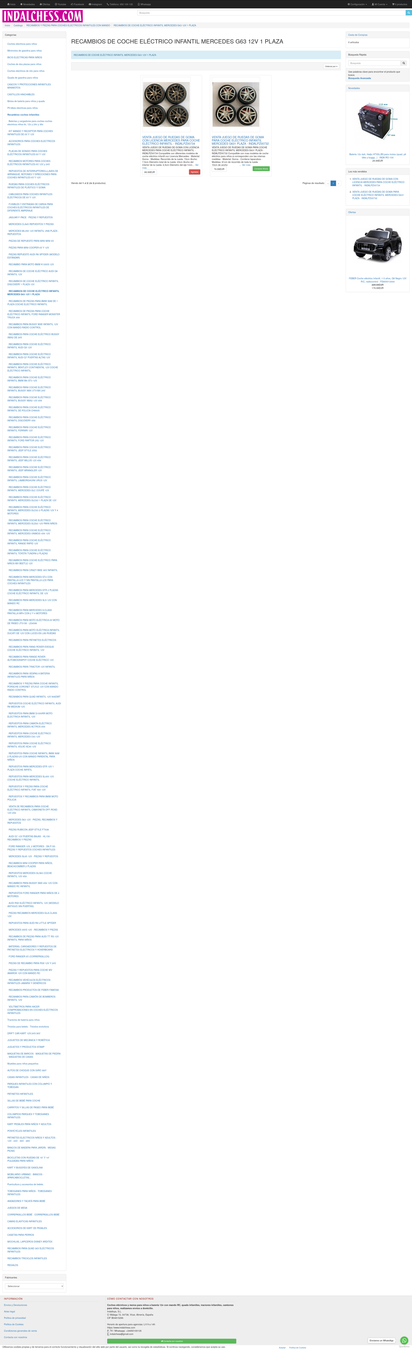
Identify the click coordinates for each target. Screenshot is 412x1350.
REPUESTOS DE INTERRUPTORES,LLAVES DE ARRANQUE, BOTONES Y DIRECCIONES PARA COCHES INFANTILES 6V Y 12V (32, 174)
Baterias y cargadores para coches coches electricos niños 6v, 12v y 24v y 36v (29, 122)
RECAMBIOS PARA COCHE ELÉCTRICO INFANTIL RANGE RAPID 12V (29, 542)
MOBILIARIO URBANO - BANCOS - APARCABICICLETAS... (25, 1176)
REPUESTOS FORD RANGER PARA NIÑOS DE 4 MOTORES (33, 894)
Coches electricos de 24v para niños (25, 70)
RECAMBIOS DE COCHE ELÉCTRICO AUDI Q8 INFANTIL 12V (32, 272)
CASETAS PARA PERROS (20, 1234)
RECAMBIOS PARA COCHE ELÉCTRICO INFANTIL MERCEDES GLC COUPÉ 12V (29, 488)
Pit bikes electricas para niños (22, 107)
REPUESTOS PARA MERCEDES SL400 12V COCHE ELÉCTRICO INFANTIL (30, 778)
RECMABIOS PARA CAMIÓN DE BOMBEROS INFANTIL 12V (31, 998)
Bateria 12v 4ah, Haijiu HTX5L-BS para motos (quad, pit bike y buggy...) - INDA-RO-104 (377, 156)
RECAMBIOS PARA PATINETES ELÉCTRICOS (31, 640)
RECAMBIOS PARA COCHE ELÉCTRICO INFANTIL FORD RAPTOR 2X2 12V (29, 439)
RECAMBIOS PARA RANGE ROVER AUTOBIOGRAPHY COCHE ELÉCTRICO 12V (30, 658)
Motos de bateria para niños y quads (26, 101)
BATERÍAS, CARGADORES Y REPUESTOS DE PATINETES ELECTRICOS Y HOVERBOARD (31, 948)
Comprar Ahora (261, 168)
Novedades (354, 88)
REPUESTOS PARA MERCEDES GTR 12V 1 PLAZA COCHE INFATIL (30, 768)
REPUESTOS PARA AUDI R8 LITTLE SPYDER (31, 922)
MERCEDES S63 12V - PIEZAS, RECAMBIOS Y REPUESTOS (32, 821)
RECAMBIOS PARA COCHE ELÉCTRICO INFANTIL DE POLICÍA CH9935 (29, 409)
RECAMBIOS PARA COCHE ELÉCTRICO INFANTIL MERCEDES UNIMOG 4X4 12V (29, 532)
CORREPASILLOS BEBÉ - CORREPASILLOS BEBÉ (33, 1214)
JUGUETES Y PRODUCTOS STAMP (25, 1046)
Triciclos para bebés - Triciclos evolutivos (28, 1026)
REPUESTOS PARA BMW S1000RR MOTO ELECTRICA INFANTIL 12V (29, 715)
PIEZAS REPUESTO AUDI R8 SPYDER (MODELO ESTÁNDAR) (33, 256)
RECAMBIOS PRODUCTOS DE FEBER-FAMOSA (33, 989)
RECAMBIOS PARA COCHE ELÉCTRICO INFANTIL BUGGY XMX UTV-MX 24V (29, 389)
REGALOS (12, 1265)
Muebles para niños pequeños (22, 1063)
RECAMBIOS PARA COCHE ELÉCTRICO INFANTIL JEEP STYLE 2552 (29, 448)
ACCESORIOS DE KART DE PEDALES (27, 1228)
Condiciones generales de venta (20, 1330)
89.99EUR (149, 172)
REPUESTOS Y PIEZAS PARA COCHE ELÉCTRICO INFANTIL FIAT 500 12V (27, 788)
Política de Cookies (13, 1324)
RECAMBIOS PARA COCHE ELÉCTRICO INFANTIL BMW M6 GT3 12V (29, 379)
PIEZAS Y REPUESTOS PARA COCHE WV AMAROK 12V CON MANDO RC (29, 971)
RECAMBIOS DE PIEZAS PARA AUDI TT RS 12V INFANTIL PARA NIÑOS (33, 938)
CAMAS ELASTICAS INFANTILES (24, 1221)
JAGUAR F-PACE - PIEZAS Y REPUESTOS (30, 217)
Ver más (246, 164)
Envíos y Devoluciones (15, 1305)
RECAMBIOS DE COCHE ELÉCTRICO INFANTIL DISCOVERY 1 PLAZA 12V (33, 282)
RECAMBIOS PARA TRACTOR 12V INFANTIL (31, 666)
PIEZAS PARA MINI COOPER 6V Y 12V (28, 247)
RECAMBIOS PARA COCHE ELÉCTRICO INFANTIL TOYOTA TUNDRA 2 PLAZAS (29, 551)
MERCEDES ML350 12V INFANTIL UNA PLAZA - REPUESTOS (33, 232)
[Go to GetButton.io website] (404, 1347)
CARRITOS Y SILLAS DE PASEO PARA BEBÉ (30, 1107)
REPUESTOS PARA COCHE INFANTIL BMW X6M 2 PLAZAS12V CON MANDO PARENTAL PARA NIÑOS (33, 756)
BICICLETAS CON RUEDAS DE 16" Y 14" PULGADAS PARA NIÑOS (28, 1159)
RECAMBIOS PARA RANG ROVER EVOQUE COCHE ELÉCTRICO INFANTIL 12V (30, 648)
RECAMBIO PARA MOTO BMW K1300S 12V (30, 264)
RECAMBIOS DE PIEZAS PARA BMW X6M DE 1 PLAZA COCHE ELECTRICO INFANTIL (32, 302)
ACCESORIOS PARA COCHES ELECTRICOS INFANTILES (31, 142)
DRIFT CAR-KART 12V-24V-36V (23, 1033)
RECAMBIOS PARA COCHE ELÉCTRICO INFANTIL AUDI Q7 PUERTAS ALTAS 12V (29, 355)
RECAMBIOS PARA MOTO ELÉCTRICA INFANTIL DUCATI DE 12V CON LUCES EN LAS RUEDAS (33, 631)
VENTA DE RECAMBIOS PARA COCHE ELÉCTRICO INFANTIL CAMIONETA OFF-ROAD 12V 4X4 (32, 809)
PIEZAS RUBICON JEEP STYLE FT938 (28, 829)
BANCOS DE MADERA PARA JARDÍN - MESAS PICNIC (31, 1149)
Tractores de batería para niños (23, 1019)
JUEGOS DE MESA (17, 1207)
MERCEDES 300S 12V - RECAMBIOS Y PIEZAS (32, 929)
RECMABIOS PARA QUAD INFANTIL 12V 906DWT (34, 696)
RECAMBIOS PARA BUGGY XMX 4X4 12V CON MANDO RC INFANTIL (32, 884)
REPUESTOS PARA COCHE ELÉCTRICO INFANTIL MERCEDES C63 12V (29, 735)
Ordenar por (330, 66)
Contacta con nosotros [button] (173, 1341)
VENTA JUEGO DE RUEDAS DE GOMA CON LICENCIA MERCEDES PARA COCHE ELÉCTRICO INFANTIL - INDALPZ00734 (171, 140)
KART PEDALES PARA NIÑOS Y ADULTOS (29, 1124)
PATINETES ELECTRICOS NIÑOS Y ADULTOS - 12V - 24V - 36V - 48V (32, 1139)
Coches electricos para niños (22, 43)
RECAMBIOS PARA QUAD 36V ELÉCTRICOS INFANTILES (30, 1250)
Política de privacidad (15, 1317)
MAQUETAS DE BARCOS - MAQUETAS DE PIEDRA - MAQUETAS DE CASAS (34, 1055)
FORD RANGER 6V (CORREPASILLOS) (28, 956)
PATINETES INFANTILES (20, 1093)
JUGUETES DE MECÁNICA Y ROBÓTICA (28, 1040)
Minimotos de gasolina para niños (24, 50)
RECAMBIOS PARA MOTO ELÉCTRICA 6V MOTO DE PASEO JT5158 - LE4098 (33, 621)
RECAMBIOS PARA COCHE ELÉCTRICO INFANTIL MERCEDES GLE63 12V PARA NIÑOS (32, 522)
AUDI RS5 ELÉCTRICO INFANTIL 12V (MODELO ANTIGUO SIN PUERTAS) (33, 904)
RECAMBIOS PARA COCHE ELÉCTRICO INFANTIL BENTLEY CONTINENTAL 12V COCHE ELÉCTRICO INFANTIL (32, 367)
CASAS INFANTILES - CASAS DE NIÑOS (28, 1077)
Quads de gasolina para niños (22, 77)
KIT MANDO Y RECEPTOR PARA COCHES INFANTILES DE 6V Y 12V (30, 132)
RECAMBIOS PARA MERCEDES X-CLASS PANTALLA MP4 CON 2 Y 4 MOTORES (29, 611)
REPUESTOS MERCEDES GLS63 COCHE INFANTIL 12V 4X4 (29, 874)
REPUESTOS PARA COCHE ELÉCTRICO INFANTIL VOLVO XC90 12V (29, 745)
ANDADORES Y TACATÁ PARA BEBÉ (26, 1201)
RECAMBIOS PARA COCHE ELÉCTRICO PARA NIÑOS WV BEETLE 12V (32, 561)
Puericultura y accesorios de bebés (25, 1184)
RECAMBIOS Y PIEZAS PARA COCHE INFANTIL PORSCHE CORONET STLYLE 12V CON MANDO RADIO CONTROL (32, 686)
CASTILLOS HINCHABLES (20, 94)
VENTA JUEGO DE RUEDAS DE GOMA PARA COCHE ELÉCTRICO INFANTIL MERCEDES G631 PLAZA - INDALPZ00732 (240, 140)
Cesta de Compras (357, 34)
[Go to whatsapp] (404, 1340)
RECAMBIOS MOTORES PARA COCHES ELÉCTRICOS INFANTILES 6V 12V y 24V (28, 162)
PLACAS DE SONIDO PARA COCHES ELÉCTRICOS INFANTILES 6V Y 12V (27, 152)
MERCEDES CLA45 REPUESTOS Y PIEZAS (30, 224)
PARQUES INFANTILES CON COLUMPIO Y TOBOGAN (29, 1085)
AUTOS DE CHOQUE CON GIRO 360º (27, 1070)
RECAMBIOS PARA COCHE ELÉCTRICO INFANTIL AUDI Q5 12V (29, 345)
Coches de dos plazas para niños (24, 64)
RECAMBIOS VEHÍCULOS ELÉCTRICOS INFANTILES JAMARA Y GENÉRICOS (28, 981)
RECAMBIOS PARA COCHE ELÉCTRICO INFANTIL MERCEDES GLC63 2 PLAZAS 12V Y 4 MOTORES (32, 510)
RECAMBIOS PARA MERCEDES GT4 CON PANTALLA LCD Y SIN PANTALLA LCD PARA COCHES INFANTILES (30, 580)
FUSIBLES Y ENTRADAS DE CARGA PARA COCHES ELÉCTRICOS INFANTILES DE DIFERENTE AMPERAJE (30, 207)
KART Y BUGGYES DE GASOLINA (25, 1167)
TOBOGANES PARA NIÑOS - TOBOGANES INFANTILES (29, 1192)
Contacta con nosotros (15, 1337)
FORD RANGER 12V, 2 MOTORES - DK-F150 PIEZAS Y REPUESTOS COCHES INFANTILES (31, 848)
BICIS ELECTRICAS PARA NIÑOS (24, 57)
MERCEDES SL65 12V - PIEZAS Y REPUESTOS (32, 856)
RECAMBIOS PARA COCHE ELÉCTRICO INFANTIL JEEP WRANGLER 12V (29, 468)
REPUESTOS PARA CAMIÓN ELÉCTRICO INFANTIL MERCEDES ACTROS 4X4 (29, 725)
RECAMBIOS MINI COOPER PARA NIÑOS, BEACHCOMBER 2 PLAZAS (30, 864)
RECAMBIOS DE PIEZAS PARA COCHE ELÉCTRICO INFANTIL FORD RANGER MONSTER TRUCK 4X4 (33, 314)
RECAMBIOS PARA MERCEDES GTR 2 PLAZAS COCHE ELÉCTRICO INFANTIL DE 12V (32, 591)
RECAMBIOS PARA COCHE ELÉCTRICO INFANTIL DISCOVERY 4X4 (29, 419)
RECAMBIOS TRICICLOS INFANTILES (27, 1258)
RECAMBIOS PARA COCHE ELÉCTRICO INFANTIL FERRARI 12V (29, 429)
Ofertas (352, 212)
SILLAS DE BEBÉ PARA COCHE (23, 1100)
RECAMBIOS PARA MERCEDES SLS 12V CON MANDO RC (32, 601)
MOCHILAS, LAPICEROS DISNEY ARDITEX (29, 1241)
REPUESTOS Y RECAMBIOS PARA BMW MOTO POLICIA (32, 798)
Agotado (194, 171)
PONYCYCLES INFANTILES (21, 1130)
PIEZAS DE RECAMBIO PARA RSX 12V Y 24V (31, 963)
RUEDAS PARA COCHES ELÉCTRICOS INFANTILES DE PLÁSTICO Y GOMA (28, 186)
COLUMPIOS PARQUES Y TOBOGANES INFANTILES (28, 1115)
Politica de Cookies (297, 1347)
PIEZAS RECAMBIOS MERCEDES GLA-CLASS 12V (32, 914)
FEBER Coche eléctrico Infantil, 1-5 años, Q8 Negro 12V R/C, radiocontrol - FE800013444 (377, 280)
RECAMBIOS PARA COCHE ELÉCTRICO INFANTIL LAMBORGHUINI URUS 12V (29, 478)
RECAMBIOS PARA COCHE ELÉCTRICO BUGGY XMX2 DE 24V (33, 336)
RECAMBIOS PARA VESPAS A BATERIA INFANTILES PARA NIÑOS (28, 675)
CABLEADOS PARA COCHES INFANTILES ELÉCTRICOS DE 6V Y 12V (29, 195)
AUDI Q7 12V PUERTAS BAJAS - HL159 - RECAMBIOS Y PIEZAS (29, 838)
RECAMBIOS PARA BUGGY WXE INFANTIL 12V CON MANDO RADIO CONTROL (32, 326)
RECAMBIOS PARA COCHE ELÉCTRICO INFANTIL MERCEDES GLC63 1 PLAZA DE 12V (31, 498)
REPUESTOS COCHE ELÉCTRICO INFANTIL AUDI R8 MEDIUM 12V (34, 705)
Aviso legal (9, 1311)
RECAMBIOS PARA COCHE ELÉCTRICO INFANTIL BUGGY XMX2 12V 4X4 (29, 399)
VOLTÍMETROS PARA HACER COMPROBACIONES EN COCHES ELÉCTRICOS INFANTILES (32, 1010)
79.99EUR (219, 169)
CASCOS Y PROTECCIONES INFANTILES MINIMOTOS (29, 86)
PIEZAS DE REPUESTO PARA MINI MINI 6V (30, 240)
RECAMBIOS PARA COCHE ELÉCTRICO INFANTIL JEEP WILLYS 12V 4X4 (29, 458)
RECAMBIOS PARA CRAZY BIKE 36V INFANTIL (32, 570)
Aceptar (282, 1347)
